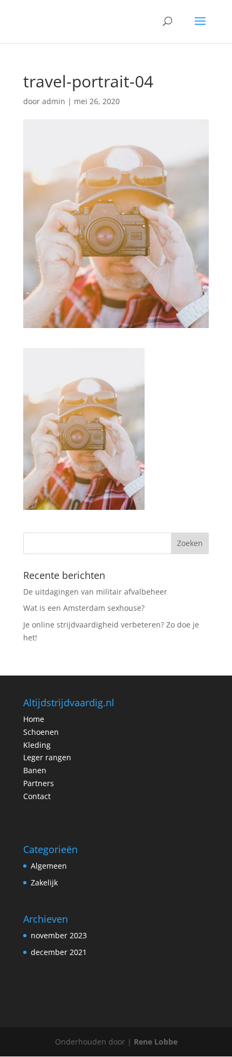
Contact (37, 796)
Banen (34, 770)
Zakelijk (44, 882)
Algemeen (49, 866)
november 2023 (59, 935)
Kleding (37, 745)
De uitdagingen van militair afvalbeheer (95, 592)
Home (33, 719)
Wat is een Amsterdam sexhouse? (84, 608)
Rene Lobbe (156, 1041)
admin (53, 101)
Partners (38, 783)
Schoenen (41, 732)
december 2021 (59, 952)
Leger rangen (47, 757)
